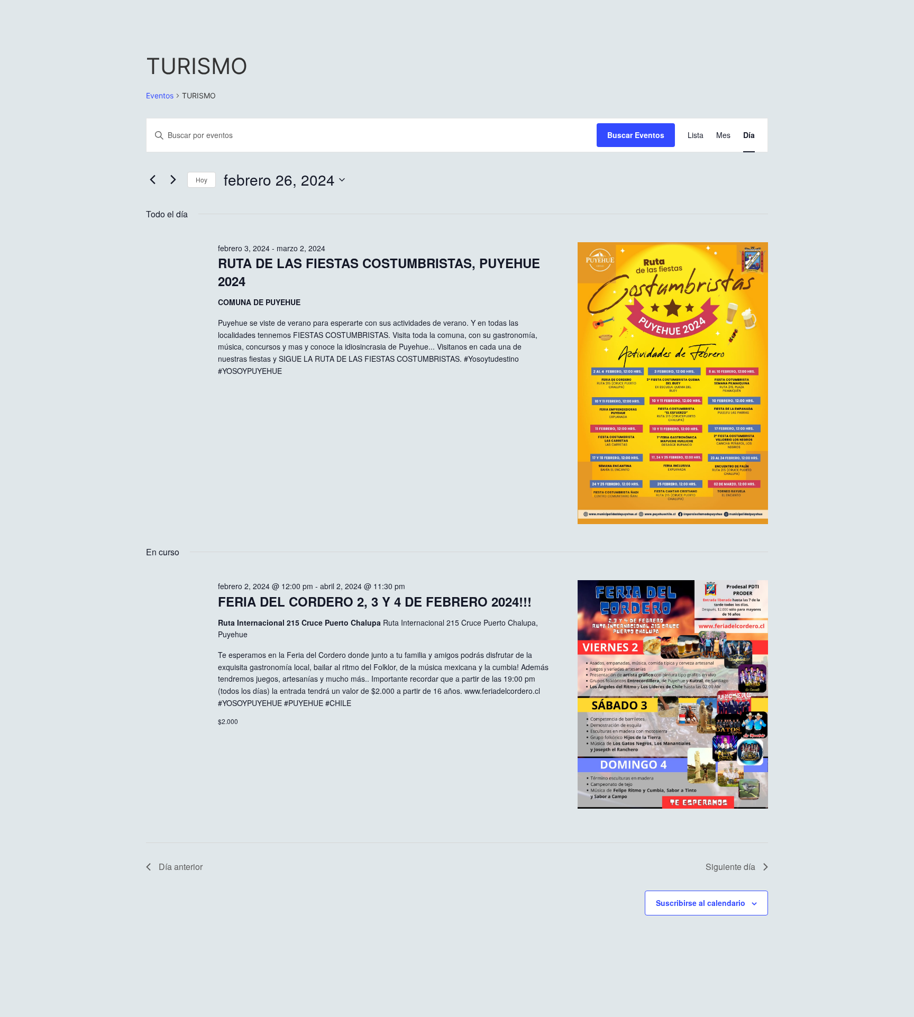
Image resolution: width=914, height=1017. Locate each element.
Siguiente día (730, 866)
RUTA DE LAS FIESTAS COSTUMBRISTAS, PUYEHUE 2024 (379, 272)
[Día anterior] (152, 179)
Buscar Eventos (635, 135)
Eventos (159, 95)
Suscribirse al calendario (700, 902)
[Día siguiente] (173, 179)
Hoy (201, 179)
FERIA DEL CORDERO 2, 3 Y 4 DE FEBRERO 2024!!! (375, 601)
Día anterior (181, 866)
